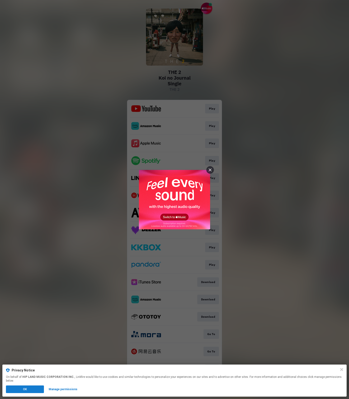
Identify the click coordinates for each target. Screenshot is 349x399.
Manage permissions (63, 389)
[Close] (341, 369)
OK (25, 389)
